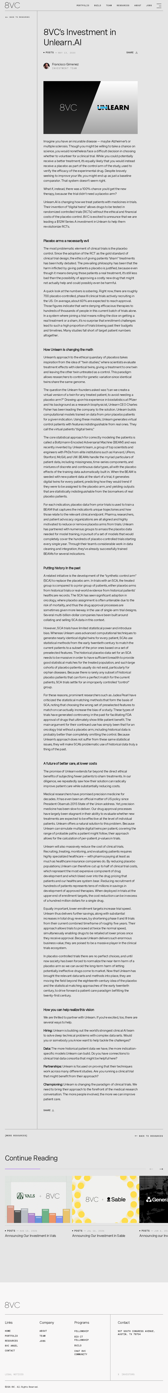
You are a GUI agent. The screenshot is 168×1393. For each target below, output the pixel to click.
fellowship (81, 1331)
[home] (12, 5)
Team (109, 5)
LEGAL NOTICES (14, 1374)
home (8, 1331)
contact (10, 1350)
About (138, 5)
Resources (123, 5)
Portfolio (83, 5)
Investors (128, 1374)
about (43, 1331)
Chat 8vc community (80, 1352)
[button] (151, 1169)
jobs (42, 1341)
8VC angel (11, 1345)
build (78, 1345)
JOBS (149, 5)
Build (97, 5)
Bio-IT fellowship (81, 1338)
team (42, 1336)
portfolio (11, 1336)
